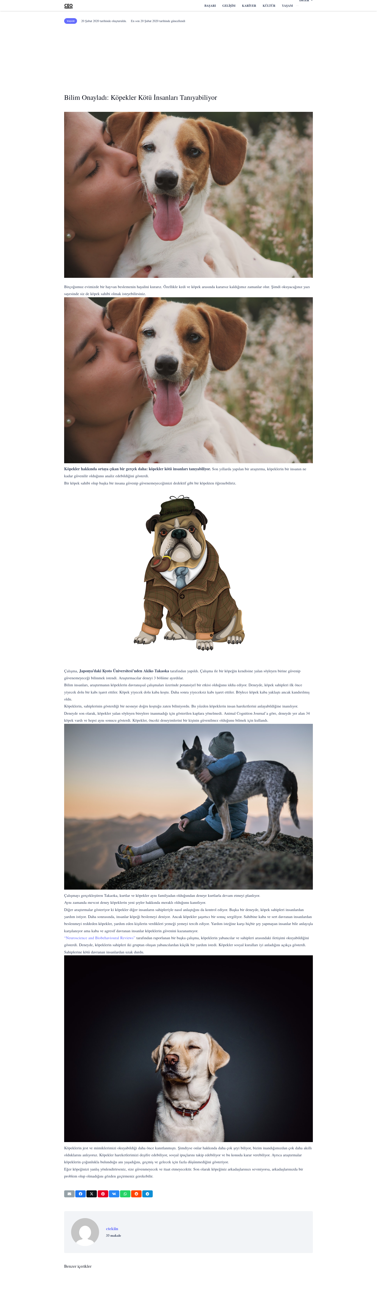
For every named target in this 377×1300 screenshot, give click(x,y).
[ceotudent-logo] (68, 5)
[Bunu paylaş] (80, 1193)
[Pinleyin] (103, 1193)
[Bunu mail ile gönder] (69, 1193)
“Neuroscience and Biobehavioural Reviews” (99, 937)
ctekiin (112, 1229)
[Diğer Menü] (297, 5)
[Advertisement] (188, 56)
